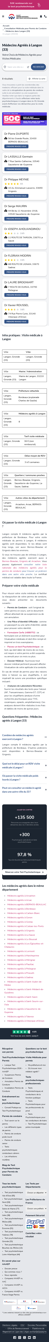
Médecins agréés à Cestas (20, 921)
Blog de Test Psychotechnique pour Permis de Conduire (11, 1170)
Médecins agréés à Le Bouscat (22, 939)
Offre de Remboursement (18, 1328)
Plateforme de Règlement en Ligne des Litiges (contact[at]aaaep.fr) (24, 1330)
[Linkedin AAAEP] (34, 1338)
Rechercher (38, 67)
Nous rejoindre (11, 1275)
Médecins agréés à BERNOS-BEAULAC (26, 904)
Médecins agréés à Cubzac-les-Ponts (25, 926)
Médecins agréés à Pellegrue (21, 968)
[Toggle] (41, 16)
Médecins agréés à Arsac (19, 900)
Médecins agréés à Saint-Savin (22, 997)
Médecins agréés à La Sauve (21, 934)
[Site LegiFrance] (10, 1302)
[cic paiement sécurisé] (36, 1223)
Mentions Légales (9, 1325)
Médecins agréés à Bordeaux (21, 908)
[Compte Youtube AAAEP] (29, 1338)
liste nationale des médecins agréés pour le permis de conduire (24, 568)
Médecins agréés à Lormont (21, 951)
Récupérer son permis (7, 1050)
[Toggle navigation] (3, 16)
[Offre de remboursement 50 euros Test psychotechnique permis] (24, 118)
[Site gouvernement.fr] (24, 1302)
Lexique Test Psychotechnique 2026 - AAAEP (12, 1068)
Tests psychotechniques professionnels (35, 1080)
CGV (22, 1325)
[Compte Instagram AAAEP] (19, 1338)
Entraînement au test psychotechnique (11, 1100)
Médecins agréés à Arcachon (21, 895)
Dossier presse (11, 1268)
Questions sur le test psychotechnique (36, 1050)
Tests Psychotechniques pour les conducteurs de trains (36, 1117)
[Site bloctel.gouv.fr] (31, 1308)
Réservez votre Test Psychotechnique (22, 872)
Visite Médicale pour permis (36, 1059)
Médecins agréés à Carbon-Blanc (23, 913)
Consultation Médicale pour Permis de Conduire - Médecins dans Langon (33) (25, 30)
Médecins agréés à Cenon (19, 917)
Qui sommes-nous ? (13, 1272)
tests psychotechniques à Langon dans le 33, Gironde (23, 99)
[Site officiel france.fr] (18, 1308)
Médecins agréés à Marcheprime (23, 955)
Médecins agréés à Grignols (21, 930)
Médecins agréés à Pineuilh (20, 973)
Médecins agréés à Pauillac (20, 964)
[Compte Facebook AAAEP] (15, 1338)
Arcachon (36, 561)
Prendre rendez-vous (16, 146)
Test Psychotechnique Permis (12, 1059)
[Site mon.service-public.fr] (39, 1302)
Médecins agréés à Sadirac (20, 977)
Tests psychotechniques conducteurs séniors (10, 1150)
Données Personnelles (37, 1325)
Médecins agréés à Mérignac (21, 960)
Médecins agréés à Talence (20, 1016)
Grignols (23, 561)
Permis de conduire (12, 1116)
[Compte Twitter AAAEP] (24, 1338)
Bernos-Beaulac (10, 561)
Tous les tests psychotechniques (11, 1185)
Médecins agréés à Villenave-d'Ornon (25, 1020)
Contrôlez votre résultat (34, 1235)
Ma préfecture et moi (37, 1065)
